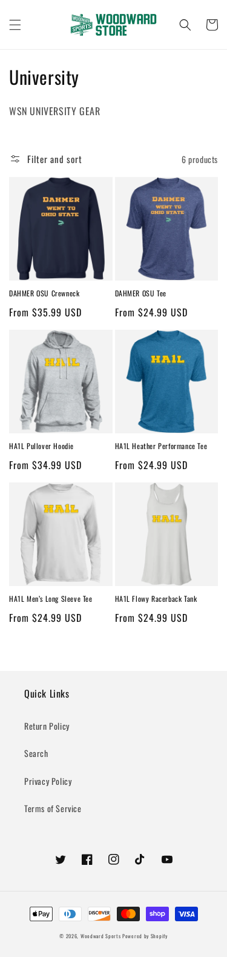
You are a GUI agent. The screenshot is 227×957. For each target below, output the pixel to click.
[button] (15, 25)
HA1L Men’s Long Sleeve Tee (51, 599)
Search (36, 753)
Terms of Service (53, 808)
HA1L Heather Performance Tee (161, 446)
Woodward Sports (101, 935)
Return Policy (47, 725)
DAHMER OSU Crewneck (44, 293)
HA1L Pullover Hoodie (41, 446)
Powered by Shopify (145, 935)
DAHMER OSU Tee (140, 293)
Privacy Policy (47, 781)
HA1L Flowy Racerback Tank (156, 599)
